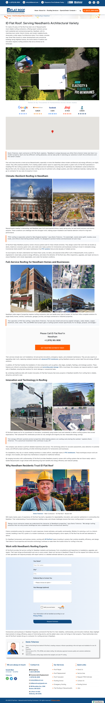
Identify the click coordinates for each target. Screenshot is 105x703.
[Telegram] (11, 678)
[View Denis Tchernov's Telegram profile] (22, 654)
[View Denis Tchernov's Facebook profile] (22, 642)
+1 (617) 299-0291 (91, 10)
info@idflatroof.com (32, 2)
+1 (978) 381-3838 (14, 2)
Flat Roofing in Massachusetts (23, 16)
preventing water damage (51, 367)
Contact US (80, 680)
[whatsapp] (7, 678)
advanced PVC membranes (49, 359)
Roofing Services (52, 10)
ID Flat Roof (48, 539)
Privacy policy (55, 700)
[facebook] (15, 678)
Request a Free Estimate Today (54, 2)
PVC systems (46, 249)
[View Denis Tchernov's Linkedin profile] (22, 646)
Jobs (78, 688)
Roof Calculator (59, 677)
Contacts (72, 10)
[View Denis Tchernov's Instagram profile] (22, 650)
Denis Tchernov (38, 513)
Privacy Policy (37, 616)
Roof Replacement (60, 673)
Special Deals (64, 10)
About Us (42, 10)
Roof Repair (57, 669)
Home (36, 10)
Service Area (81, 673)
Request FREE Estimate (84, 677)
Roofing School (58, 680)
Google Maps (10, 670)
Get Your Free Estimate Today (52, 348)
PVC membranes (70, 452)
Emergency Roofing (60, 684)
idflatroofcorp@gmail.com (39, 683)
